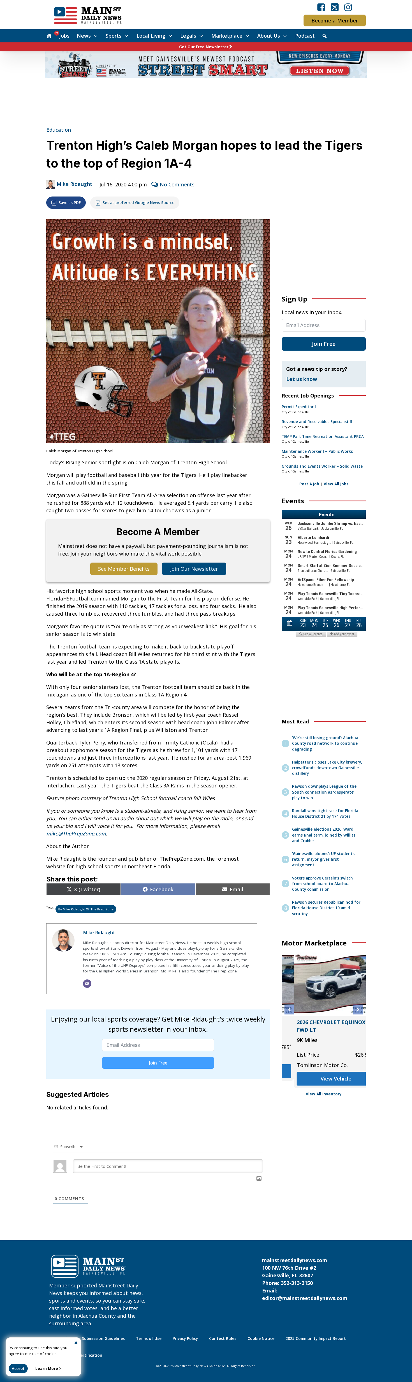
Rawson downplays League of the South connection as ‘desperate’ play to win (324, 792)
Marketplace (226, 35)
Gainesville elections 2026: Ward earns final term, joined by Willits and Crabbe (323, 835)
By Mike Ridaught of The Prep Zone (86, 909)
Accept (18, 1368)
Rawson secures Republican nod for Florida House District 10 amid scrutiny (326, 908)
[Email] (87, 983)
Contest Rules (222, 1338)
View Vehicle (323, 1071)
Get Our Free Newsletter (203, 46)
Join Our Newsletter (194, 568)
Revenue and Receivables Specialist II (317, 421)
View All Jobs (336, 483)
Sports (113, 35)
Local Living (150, 35)
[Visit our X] (334, 7)
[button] (289, 1010)
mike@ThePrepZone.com (76, 833)
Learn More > (48, 1368)
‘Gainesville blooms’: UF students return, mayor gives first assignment (323, 859)
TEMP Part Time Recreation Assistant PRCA (323, 436)
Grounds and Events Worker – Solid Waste (322, 466)
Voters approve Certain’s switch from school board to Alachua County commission (322, 884)
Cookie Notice (260, 1338)
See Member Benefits (124, 568)
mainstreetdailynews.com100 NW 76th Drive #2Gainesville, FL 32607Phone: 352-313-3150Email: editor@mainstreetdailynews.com (304, 1279)
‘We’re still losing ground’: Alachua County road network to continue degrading (325, 743)
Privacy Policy (185, 1338)
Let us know (301, 379)
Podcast (305, 35)
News (84, 35)
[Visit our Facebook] (321, 7)
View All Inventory (324, 1094)
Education (58, 129)
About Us (268, 35)
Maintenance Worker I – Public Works (317, 451)
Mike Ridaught (74, 184)
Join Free (158, 1063)
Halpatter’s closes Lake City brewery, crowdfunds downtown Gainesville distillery (327, 768)
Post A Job (309, 483)
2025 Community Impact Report (316, 1338)
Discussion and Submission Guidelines (88, 1338)
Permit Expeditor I (299, 406)
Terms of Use (148, 1338)
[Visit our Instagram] (348, 7)
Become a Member (334, 20)
